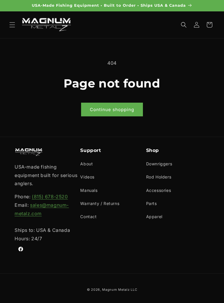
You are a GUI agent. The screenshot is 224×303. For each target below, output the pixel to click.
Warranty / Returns (99, 203)
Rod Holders (159, 176)
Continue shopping (112, 109)
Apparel (154, 216)
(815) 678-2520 (50, 196)
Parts (151, 203)
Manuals (88, 190)
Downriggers (159, 163)
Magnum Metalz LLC (119, 290)
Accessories (158, 190)
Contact (88, 216)
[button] (12, 24)
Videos (87, 176)
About (86, 163)
